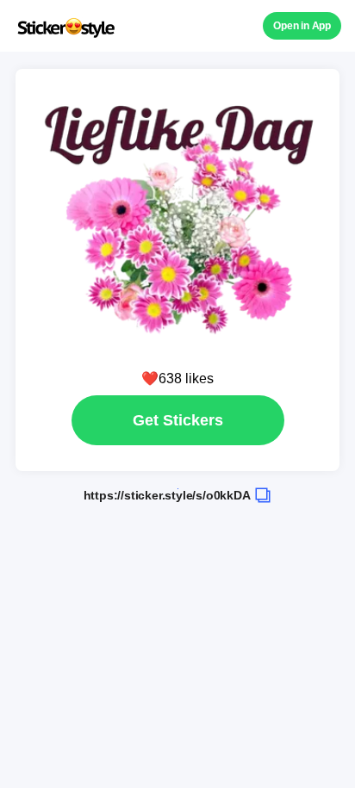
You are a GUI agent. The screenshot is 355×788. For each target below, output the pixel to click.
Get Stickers (178, 420)
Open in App (302, 26)
